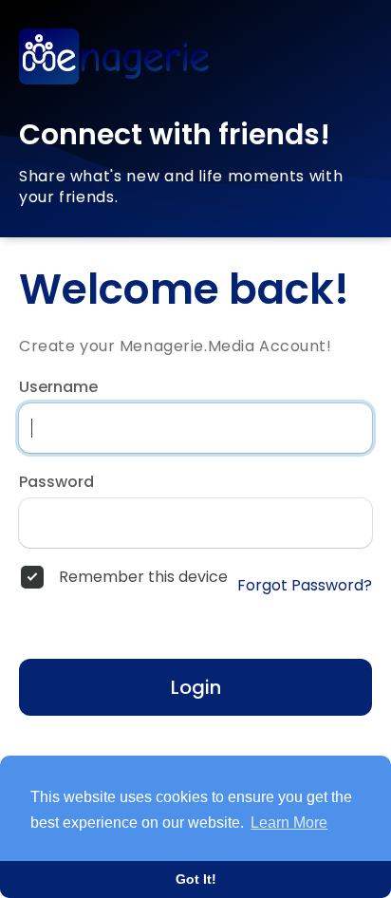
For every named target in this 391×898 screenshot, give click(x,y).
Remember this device (143, 577)
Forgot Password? (304, 585)
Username (58, 387)
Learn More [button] (289, 822)
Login (196, 687)
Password (56, 482)
